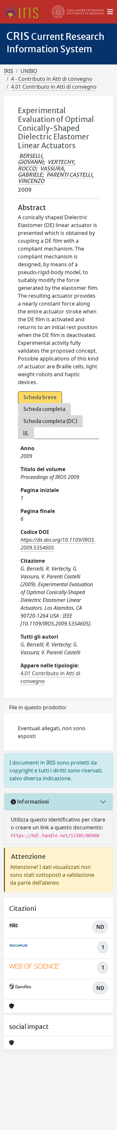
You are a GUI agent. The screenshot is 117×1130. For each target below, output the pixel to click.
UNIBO (28, 71)
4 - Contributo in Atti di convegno (51, 78)
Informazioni (32, 801)
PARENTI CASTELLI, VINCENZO (56, 177)
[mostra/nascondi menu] (110, 12)
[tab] (26, 433)
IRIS (8, 71)
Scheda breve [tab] (40, 397)
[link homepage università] (78, 12)
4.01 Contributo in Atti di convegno (54, 86)
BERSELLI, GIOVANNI (31, 158)
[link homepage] (23, 12)
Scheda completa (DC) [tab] (50, 421)
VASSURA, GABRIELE (41, 171)
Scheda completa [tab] (44, 409)
